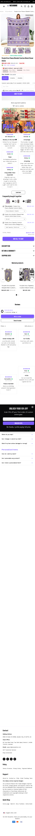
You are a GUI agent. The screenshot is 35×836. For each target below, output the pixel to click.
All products (8, 11)
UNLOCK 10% (18, 423)
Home (1, 11)
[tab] (16, 294)
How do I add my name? (9, 454)
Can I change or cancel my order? (11, 439)
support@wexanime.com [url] (14, 747)
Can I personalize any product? (11, 458)
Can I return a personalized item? (11, 462)
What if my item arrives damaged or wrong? (14, 443)
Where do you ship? (7, 434)
